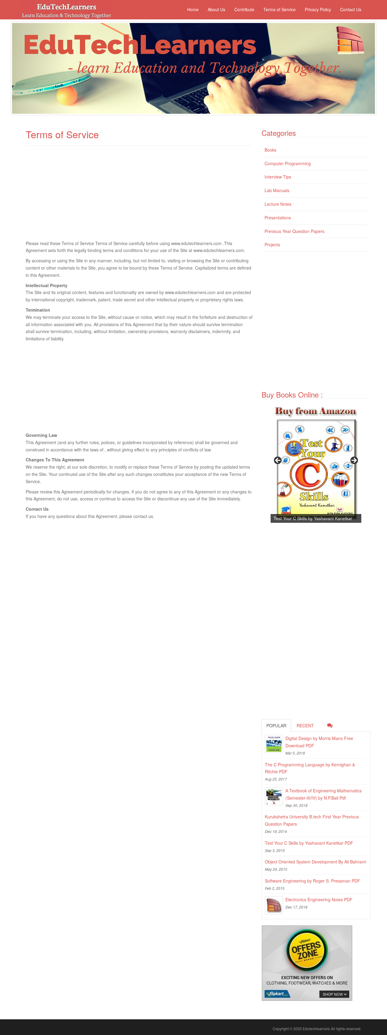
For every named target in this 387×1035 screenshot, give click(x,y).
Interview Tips (278, 177)
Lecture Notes (278, 204)
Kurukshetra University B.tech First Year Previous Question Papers (312, 820)
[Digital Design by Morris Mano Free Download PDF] (274, 744)
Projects (272, 244)
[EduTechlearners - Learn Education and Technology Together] (193, 68)
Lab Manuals (277, 190)
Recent (305, 725)
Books (270, 150)
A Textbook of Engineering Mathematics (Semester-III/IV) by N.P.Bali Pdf (323, 794)
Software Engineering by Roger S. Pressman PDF (312, 881)
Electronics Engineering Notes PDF (319, 899)
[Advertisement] (139, 196)
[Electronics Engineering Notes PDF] (274, 905)
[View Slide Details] (316, 462)
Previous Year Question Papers (294, 231)
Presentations (278, 218)
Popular (276, 725)
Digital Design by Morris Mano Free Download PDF (319, 741)
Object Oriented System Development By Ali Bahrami (315, 862)
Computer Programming (288, 163)
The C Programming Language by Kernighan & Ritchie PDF (310, 768)
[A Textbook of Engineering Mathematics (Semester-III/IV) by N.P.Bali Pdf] (274, 796)
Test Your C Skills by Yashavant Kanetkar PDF (309, 843)
